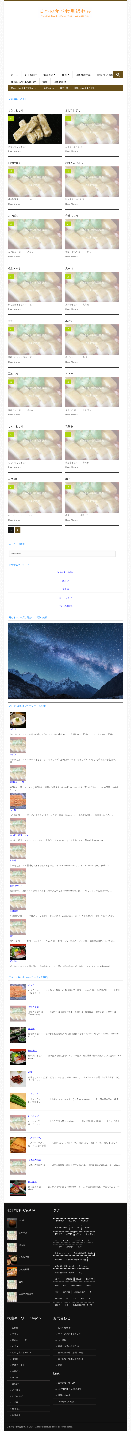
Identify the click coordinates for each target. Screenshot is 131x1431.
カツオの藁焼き (65, 606)
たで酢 (31, 1028)
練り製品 (58, 1298)
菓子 (82, 1298)
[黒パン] (92, 339)
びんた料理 (24, 1269)
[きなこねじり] (35, 129)
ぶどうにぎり (73, 110)
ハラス (13, 810)
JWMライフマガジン (67, 1401)
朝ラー (13, 936)
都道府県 (48, 75)
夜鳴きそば (33, 1007)
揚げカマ (58, 1279)
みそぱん (13, 215)
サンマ (65, 1240)
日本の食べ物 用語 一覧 (70, 1352)
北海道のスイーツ (62, 1253)
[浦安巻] (12, 1247)
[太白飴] (92, 287)
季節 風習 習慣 (105, 75)
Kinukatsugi (61, 1227)
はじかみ (32, 1181)
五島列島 (69, 1247)
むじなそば (33, 1116)
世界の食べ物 (64, 1395)
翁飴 (10, 321)
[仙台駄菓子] (35, 181)
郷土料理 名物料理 (21, 1210)
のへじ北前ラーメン (19, 835)
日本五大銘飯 (34, 1160)
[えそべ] (92, 392)
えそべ (69, 373)
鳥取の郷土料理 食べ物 (82, 1305)
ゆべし (22, 1220)
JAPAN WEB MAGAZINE (70, 1389)
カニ (56, 1240)
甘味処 (13, 860)
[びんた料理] (12, 1272)
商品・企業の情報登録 (68, 1346)
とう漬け (23, 1232)
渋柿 (56, 1292)
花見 (74, 1298)
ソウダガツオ (78, 1240)
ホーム (15, 75)
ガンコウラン (65, 597)
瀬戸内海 (66, 1292)
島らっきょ (83, 1266)
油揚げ (88, 1285)
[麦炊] (12, 1284)
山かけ (13, 729)
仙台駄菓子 (14, 163)
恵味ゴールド (16, 885)
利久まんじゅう (74, 163)
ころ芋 (15, 1402)
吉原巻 (69, 426)
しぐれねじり (15, 426)
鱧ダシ (65, 580)
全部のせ (14, 911)
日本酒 (78, 1279)
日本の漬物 (60, 82)
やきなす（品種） (65, 572)
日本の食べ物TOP (66, 1383)
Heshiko (72, 1221)
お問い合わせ (64, 1327)
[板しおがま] (35, 287)
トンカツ (58, 1247)
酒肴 (45, 82)
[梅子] (92, 497)
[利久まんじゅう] (92, 181)
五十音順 (30, 75)
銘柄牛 (57, 1305)
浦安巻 (22, 1245)
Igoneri (84, 1221)
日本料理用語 (83, 75)
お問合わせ (49, 88)
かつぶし (13, 479)
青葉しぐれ (71, 215)
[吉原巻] (92, 445)
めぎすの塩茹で (26, 1294)
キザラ (13, 754)
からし (78, 1234)
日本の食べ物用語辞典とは (70, 1359)
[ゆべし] (12, 1223)
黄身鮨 (65, 589)
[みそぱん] (35, 234)
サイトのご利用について (69, 1334)
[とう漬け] (12, 1235)
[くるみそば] (12, 1260)
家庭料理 (58, 1260)
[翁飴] (35, 339)
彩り (80, 1272)
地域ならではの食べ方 (24, 82)
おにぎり (58, 1234)
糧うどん (16, 1408)
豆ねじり (13, 373)
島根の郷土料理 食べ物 (64, 1272)
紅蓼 (30, 1072)
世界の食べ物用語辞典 (84, 88)
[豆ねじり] (35, 392)
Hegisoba (59, 1221)
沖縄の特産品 (76, 1285)
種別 (64, 75)
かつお (69, 1234)
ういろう (87, 1227)
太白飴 (69, 268)
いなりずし (75, 1227)
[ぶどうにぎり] (92, 129)
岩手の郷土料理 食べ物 (64, 1266)
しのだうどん (34, 1138)
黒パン (69, 321)
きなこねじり (15, 110)
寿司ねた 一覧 (17, 782)
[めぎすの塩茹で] (12, 1297)
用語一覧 (64, 88)
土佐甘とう (33, 1094)
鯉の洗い (14, 961)
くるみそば (24, 1257)
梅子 (67, 479)
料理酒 (69, 1279)
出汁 (79, 1247)
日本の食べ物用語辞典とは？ (24, 88)
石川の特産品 (79, 1292)
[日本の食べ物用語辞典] (65, 12)
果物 (56, 1285)
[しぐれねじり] (35, 445)
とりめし (89, 1234)
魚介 (66, 1305)
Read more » (14, 151)
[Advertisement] (65, 42)
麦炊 (21, 1282)
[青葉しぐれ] (92, 234)
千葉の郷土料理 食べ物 (83, 1253)
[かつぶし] (35, 497)
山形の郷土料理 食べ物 (76, 1260)
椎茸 (64, 1285)
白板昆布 (16, 1415)
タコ (89, 1240)
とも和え (16, 1390)
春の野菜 (89, 1279)
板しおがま (14, 268)
